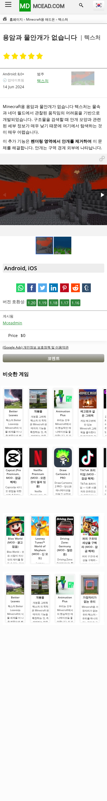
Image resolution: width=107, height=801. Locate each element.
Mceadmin (12, 322)
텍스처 (43, 80)
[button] (102, 158)
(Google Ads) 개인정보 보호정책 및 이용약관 (36, 347)
